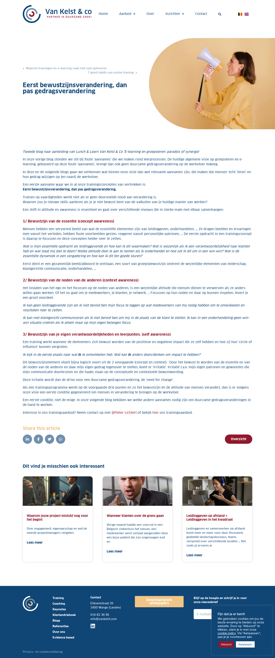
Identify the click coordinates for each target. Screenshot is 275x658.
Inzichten (172, 14)
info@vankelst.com (103, 619)
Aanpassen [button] (245, 644)
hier (155, 413)
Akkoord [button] (226, 644)
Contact (201, 14)
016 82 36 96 (99, 615)
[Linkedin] (92, 625)
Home (103, 14)
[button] (219, 14)
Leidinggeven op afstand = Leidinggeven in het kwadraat (209, 518)
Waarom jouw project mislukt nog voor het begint (57, 518)
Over (150, 14)
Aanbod (125, 14)
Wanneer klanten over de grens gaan (136, 516)
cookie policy (227, 633)
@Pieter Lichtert (124, 413)
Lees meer (35, 542)
